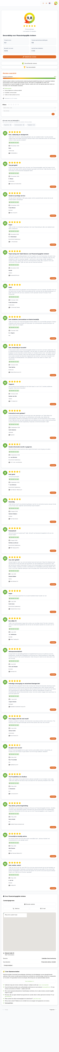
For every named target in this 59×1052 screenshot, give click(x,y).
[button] (29, 1003)
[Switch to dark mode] (46, 3)
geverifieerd (8, 996)
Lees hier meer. (37, 998)
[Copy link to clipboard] (43, 3)
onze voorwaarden (44, 984)
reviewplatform (46, 987)
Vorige (6, 1009)
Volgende (52, 1009)
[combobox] (29, 108)
